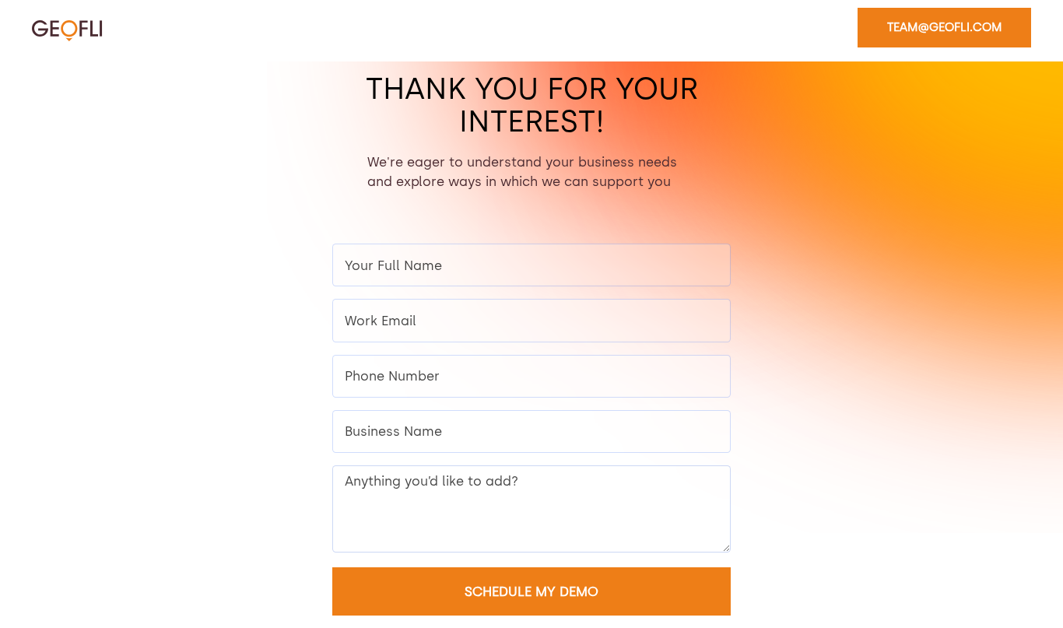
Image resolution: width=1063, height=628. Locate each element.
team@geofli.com (944, 27)
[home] (67, 30)
